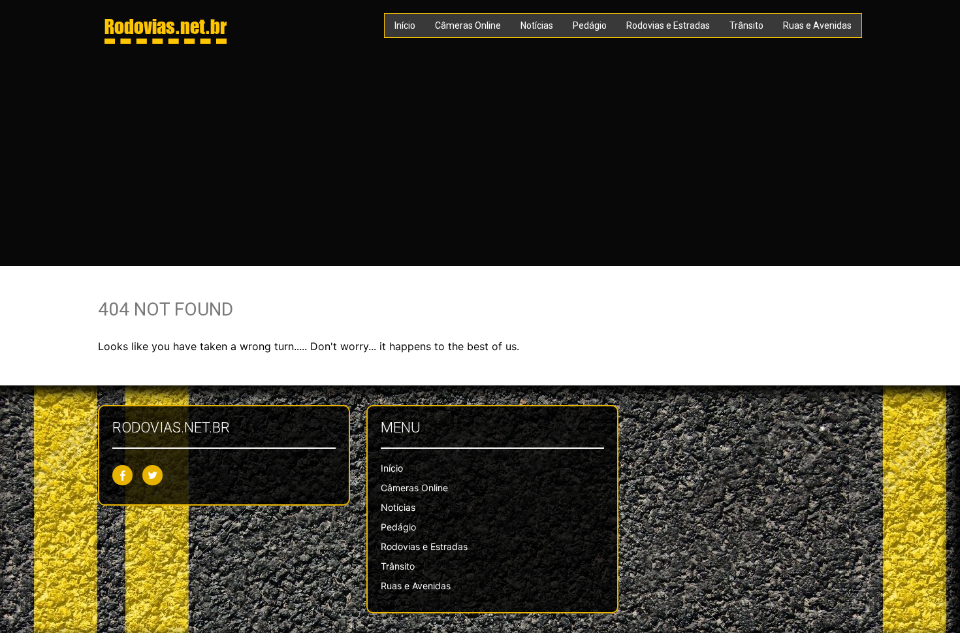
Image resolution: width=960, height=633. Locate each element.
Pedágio (590, 25)
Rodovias (165, 26)
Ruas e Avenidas (817, 25)
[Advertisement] (480, 154)
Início (404, 25)
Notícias (536, 25)
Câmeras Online (468, 25)
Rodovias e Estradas (668, 25)
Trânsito (746, 25)
